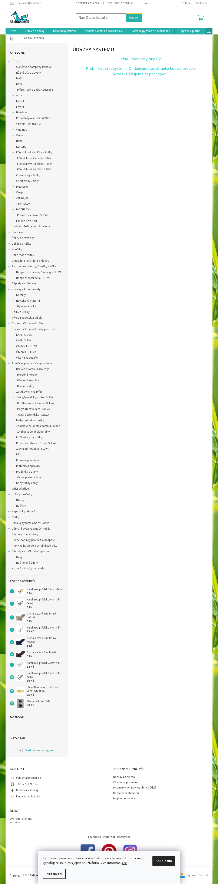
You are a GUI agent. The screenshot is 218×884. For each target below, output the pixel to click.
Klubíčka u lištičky (27, 790)
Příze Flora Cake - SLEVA (32, 215)
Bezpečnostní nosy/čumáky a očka (34, 266)
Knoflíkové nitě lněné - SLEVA (35, 403)
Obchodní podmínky (120, 3)
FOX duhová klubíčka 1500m (34, 169)
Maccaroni (22, 187)
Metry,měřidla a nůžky (30, 420)
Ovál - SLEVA (24, 340)
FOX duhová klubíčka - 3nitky (34, 152)
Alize (19, 95)
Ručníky (21, 506)
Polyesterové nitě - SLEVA (33, 409)
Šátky (15, 517)
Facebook (94, 837)
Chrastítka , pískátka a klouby (30, 261)
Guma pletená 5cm (29, 477)
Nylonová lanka (26, 306)
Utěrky (20, 500)
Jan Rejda (22, 198)
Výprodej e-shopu (21, 819)
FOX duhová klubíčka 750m (34, 158)
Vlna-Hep (21, 130)
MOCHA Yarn (24, 209)
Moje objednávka (124, 798)
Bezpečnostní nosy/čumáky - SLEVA (38, 272)
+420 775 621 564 (26, 784)
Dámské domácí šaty (25, 534)
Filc (18, 454)
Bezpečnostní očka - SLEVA (33, 278)
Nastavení (54, 873)
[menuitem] (13, 31)
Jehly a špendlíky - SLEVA (33, 415)
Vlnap (19, 192)
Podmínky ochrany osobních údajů (134, 788)
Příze (15, 61)
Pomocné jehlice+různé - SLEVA (36, 443)
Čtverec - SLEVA (26, 352)
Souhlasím (164, 861)
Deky (19, 557)
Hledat (134, 18)
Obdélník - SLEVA (26, 346)
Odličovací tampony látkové (34, 67)
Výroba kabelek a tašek (27, 318)
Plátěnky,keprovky (28, 466)
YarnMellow (23, 204)
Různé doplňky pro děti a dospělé (33, 540)
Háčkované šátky (27, 563)
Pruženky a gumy (27, 472)
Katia (19, 84)
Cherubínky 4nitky (27, 181)
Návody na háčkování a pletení (31, 551)
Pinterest (109, 837)
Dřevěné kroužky (28, 380)
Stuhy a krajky (21, 312)
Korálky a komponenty (26, 289)
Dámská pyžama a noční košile (31, 529)
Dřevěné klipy (26, 386)
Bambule (17, 232)
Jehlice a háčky (21, 244)
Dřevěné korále (27, 375)
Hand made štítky (23, 255)
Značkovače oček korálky (33, 432)
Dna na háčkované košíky (28, 323)
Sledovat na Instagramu (40, 750)
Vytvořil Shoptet (198, 875)
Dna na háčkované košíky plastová (33, 329)
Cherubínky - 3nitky (28, 175)
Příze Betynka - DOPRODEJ (33, 118)
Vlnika (19, 135)
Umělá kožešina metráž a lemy (31, 226)
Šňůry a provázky (23, 238)
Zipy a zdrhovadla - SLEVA (32, 449)
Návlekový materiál (28, 301)
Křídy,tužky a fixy (27, 483)
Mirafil (20, 101)
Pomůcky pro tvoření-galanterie (32, 363)
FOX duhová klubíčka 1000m (34, 164)
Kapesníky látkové (23, 511)
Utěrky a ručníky (22, 494)
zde (124, 863)
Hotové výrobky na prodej (28, 568)
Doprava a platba (87, 3)
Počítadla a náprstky (29, 437)
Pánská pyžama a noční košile (30, 523)
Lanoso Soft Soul (26, 221)
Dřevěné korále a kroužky (32, 369)
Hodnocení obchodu (126, 793)
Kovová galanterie (27, 460)
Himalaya (21, 112)
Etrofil (20, 107)
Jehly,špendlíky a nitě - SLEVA (35, 397)
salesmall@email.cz (28, 778)
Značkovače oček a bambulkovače (38, 426)
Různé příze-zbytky (28, 73)
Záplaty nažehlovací (24, 283)
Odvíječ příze (20, 489)
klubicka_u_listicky (28, 796)
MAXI (19, 78)
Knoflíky (17, 249)
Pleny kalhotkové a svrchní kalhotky (34, 546)
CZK (184, 3)
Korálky (21, 295)
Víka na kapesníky (27, 358)
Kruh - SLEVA (24, 335)
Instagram (123, 837)
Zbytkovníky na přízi (29, 392)
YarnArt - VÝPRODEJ (28, 124)
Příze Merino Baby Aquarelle (35, 90)
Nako (19, 141)
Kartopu (21, 147)
